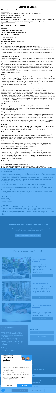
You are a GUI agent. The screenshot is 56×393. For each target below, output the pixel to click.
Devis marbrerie (42, 340)
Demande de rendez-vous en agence (35, 369)
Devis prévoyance (42, 336)
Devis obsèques (42, 333)
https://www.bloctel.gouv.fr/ (28, 135)
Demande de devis (36, 390)
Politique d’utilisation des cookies (45, 380)
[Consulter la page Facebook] (34, 376)
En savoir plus (42, 275)
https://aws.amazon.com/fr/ (16, 15)
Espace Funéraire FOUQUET (8, 350)
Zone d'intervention (35, 382)
